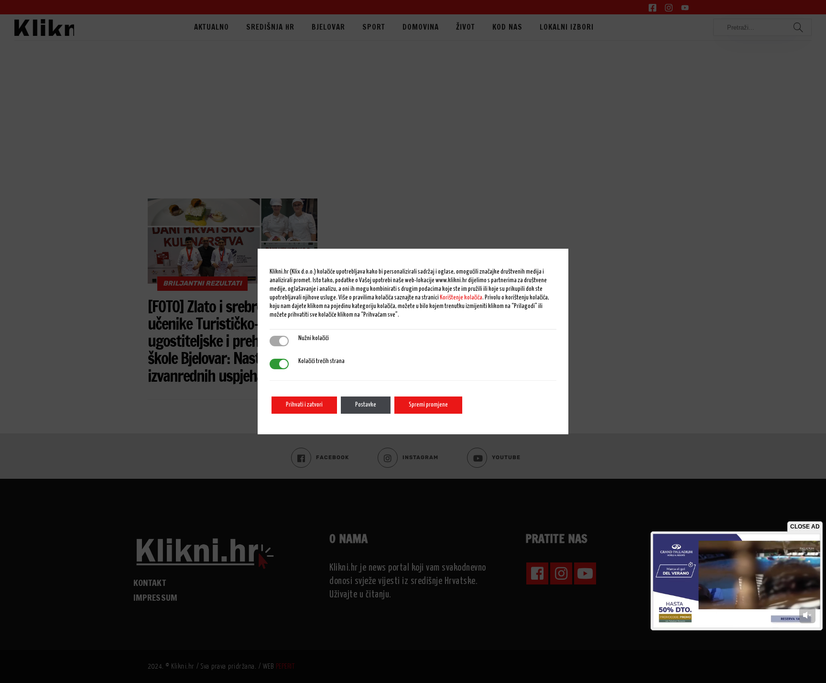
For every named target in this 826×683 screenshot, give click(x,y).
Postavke (365, 405)
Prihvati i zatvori (304, 405)
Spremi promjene (428, 405)
